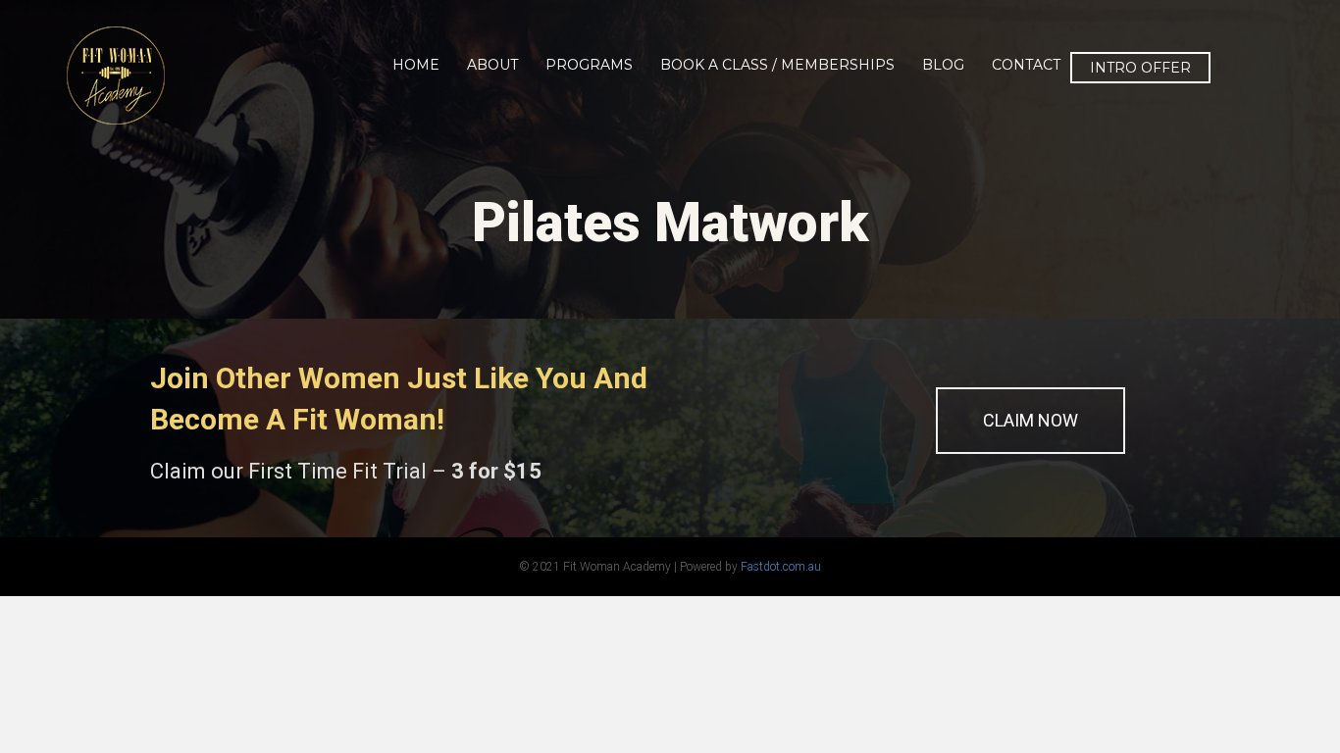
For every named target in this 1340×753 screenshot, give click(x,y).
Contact (1026, 65)
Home (415, 65)
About (492, 65)
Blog (943, 65)
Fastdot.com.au (781, 567)
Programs (589, 65)
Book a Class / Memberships (777, 65)
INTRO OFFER (1140, 67)
